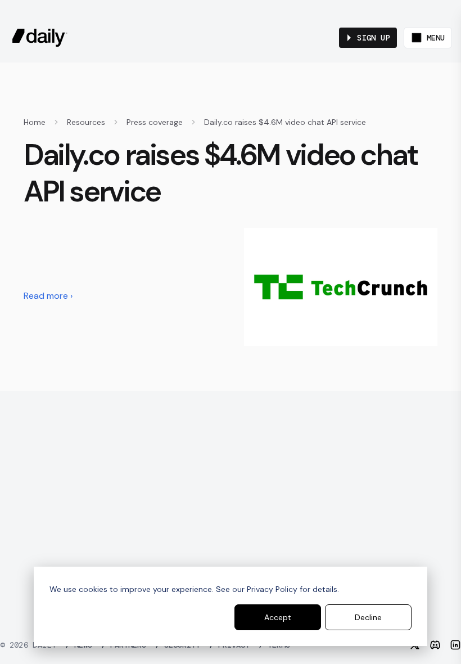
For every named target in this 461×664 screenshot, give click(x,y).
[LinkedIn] (455, 644)
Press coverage (154, 122)
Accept (277, 617)
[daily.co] (40, 38)
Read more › (48, 296)
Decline (368, 617)
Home (35, 122)
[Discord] (435, 644)
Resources (86, 122)
